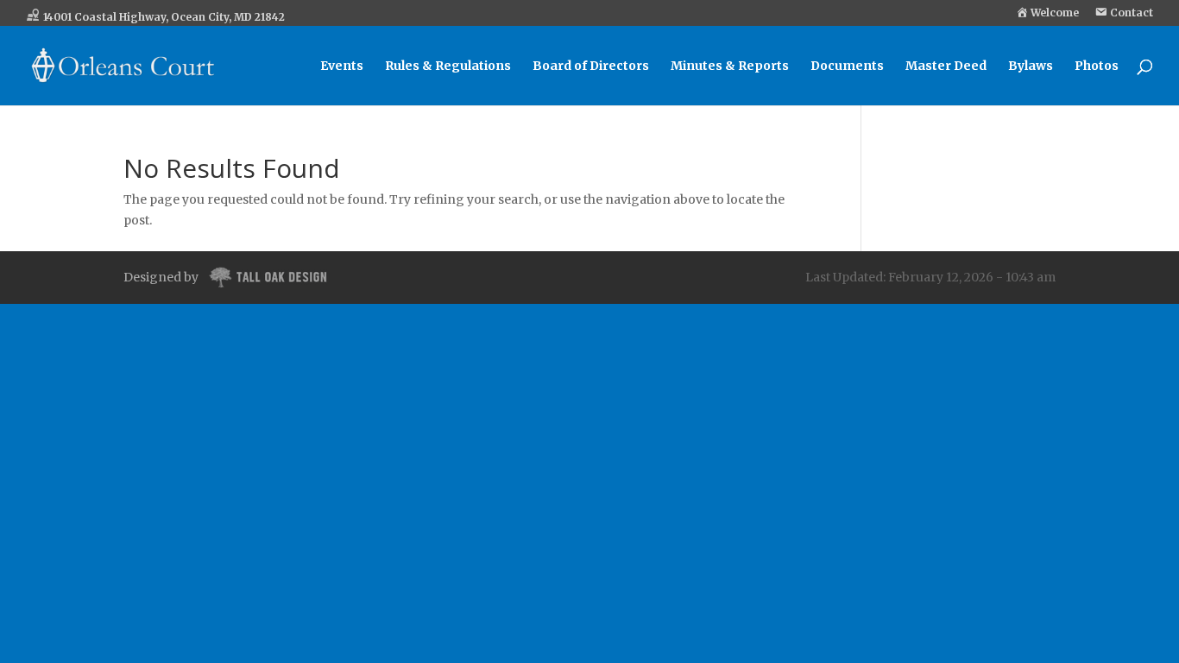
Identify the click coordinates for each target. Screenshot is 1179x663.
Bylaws (1030, 66)
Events (341, 66)
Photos (1097, 66)
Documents (847, 66)
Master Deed (946, 66)
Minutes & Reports (730, 66)
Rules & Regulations (448, 66)
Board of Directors (591, 66)
